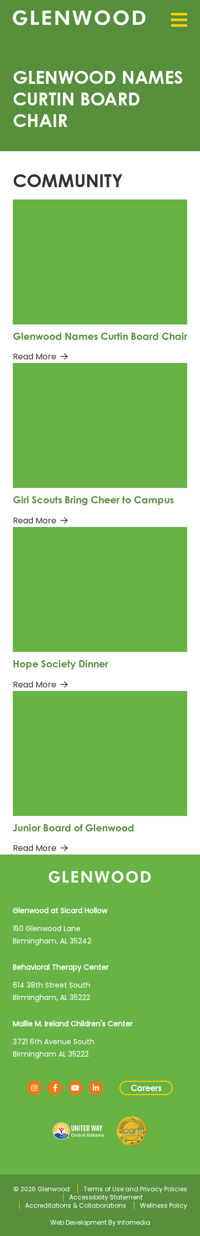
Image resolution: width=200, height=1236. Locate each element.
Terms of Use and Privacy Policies (135, 1189)
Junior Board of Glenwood (73, 827)
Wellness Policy (163, 1205)
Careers (146, 1088)
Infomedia (133, 1222)
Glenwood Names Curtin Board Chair (100, 336)
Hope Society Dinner (60, 663)
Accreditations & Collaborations (75, 1205)
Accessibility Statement (106, 1197)
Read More (34, 356)
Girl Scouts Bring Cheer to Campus (93, 499)
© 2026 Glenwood (41, 1189)
